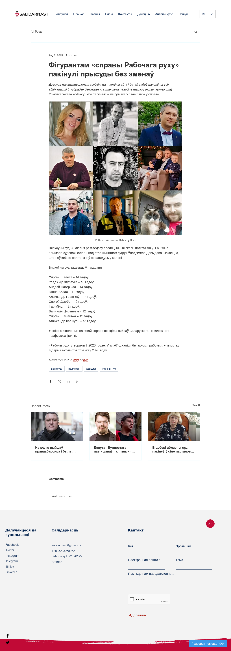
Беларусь (56, 368)
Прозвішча (183, 546)
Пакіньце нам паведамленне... (151, 573)
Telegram (12, 561)
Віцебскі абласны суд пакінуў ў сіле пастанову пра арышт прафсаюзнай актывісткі (172, 449)
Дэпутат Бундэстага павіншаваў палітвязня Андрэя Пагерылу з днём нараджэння (114, 449)
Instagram (12, 555)
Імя (130, 546)
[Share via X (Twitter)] (59, 381)
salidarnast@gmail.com (67, 545)
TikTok (10, 566)
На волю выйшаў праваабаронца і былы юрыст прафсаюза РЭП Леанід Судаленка (54, 449)
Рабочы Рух (109, 368)
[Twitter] (7, 642)
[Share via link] (77, 381)
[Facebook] (7, 636)
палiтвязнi (74, 368)
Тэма (179, 560)
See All (196, 405)
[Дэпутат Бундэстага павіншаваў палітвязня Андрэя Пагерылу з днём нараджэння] (116, 426)
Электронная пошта (143, 560)
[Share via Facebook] (50, 381)
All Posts (37, 31)
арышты (91, 368)
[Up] (210, 523)
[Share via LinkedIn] (68, 381)
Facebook (12, 544)
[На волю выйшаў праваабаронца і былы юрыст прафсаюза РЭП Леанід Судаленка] (57, 426)
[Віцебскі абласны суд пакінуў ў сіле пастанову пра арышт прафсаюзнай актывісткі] (174, 426)
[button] (195, 31)
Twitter (10, 550)
